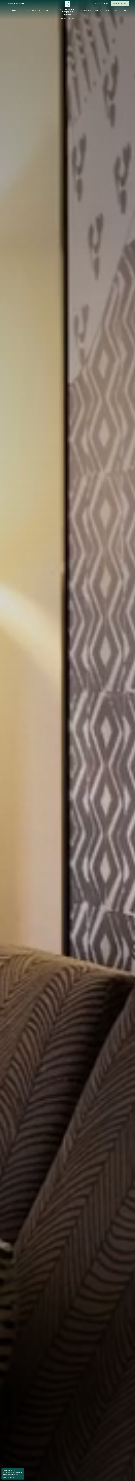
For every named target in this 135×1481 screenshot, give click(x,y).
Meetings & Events (103, 10)
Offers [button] (46, 10)
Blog (126, 10)
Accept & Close (8, 1477)
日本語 (10, 4)
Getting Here (19, 4)
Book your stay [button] (119, 4)
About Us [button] (16, 10)
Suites (26, 10)
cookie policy (15, 1474)
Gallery (117, 10)
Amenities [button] (36, 10)
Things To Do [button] (86, 10)
